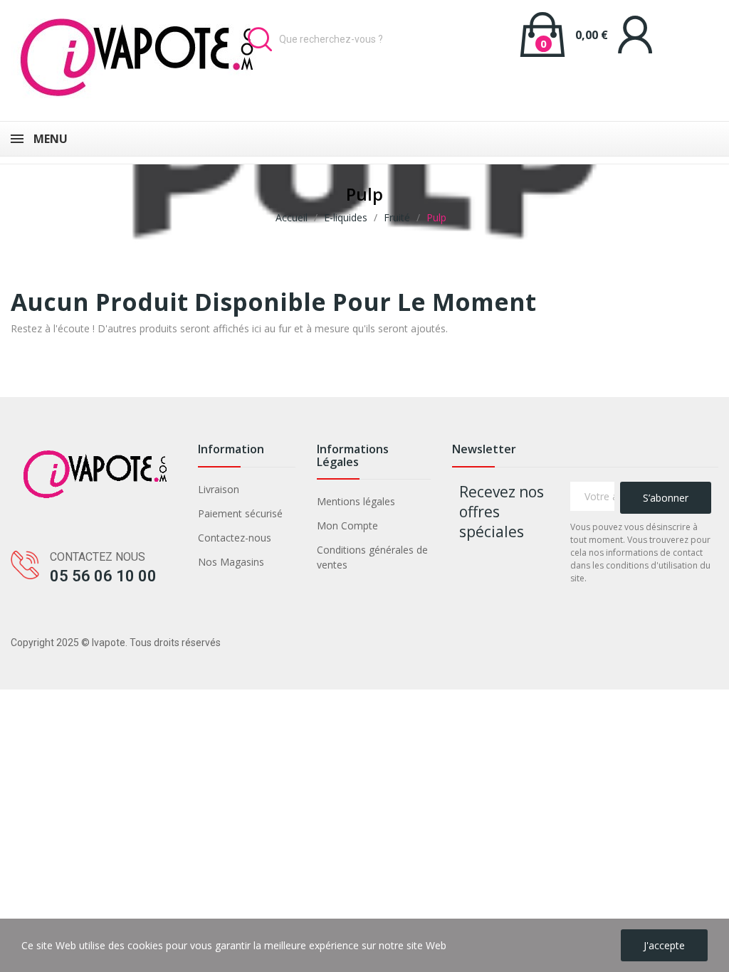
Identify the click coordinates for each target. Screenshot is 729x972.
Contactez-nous (234, 537)
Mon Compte (347, 525)
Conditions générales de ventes (372, 557)
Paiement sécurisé (240, 513)
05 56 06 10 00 (103, 576)
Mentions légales (356, 501)
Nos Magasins (231, 562)
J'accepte (664, 945)
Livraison (218, 489)
